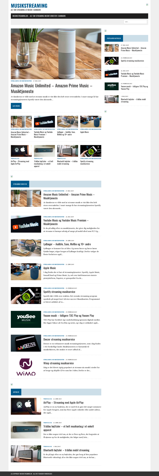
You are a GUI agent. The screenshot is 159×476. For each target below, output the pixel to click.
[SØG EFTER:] (135, 21)
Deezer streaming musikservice (59, 339)
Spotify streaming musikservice (86, 162)
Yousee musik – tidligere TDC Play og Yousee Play (68, 315)
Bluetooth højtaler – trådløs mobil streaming (67, 162)
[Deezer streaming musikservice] (26, 350)
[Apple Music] (90, 126)
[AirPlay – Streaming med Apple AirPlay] (21, 155)
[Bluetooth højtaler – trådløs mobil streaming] (67, 155)
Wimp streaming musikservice (58, 363)
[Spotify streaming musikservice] (90, 155)
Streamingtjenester (20, 184)
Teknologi (15, 158)
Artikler (16, 392)
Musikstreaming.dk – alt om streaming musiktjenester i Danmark (39, 16)
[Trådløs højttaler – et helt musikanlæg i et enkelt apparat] (44, 155)
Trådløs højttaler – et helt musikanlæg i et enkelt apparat (43, 164)
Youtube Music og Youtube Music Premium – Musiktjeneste (43, 134)
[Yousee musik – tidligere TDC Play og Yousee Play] (26, 326)
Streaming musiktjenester (21, 81)
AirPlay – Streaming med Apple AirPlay (20, 162)
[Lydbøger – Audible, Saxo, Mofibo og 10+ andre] (67, 126)
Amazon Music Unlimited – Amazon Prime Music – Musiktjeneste (51, 88)
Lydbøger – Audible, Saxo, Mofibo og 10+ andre (66, 133)
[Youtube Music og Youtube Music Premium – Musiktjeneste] (44, 126)
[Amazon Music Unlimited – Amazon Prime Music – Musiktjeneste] (56, 77)
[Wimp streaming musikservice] (26, 374)
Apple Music (84, 132)
